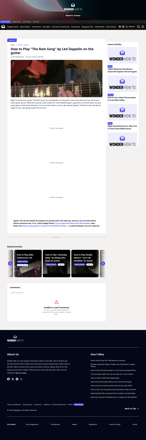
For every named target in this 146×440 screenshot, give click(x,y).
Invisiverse (75, 27)
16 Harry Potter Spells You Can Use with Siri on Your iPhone (112, 374)
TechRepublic (55, 424)
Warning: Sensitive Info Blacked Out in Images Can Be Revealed (114, 397)
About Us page (21, 373)
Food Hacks (36, 27)
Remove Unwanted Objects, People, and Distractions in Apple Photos (113, 365)
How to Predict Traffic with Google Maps (105, 378)
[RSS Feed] (21, 379)
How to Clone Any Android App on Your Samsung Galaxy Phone (113, 370)
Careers (75, 404)
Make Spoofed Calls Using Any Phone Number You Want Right (113, 393)
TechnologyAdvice (32, 424)
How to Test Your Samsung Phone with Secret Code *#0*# (111, 386)
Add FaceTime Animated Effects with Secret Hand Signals (111, 382)
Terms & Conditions (14, 405)
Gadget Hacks (16, 22)
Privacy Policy (27, 405)
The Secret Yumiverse (60, 27)
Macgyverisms (87, 27)
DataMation (93, 424)
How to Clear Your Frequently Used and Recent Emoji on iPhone (113, 389)
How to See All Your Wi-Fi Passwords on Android (108, 360)
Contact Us (38, 405)
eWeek (74, 424)
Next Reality (27, 22)
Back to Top (130, 408)
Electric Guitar (73, 15)
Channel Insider (115, 424)
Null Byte (36, 22)
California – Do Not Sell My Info (55, 405)
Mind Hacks (99, 27)
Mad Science (111, 27)
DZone (135, 424)
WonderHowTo (5, 22)
